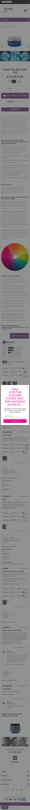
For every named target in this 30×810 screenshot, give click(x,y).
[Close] (27, 387)
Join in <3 (15, 421)
